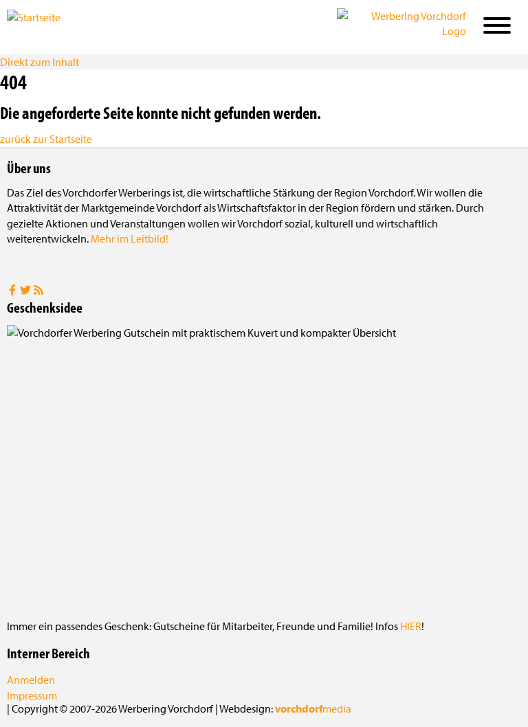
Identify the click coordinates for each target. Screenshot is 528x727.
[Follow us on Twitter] (26, 291)
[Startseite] (75, 26)
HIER (410, 626)
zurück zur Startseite (46, 139)
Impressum (32, 695)
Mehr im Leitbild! (129, 238)
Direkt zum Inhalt (39, 62)
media (313, 708)
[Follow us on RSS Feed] (38, 291)
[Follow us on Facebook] (13, 291)
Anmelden (31, 679)
